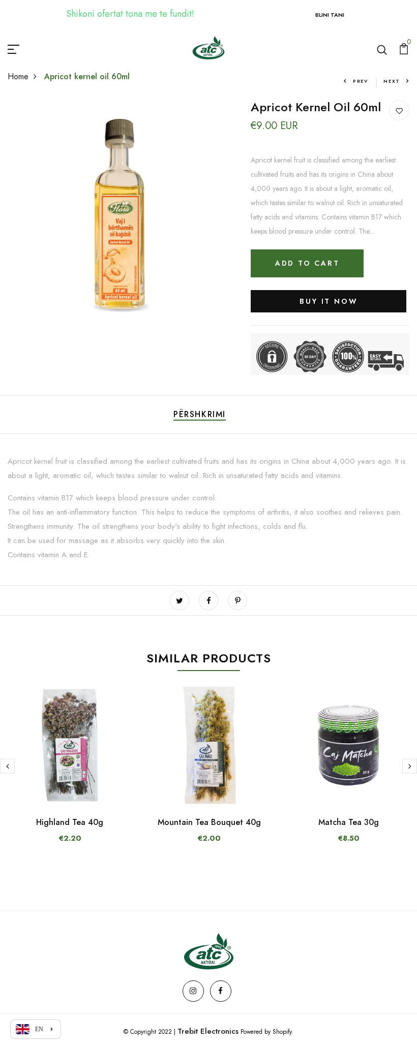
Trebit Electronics (208, 1031)
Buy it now (329, 301)
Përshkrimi (199, 414)
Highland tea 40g (69, 822)
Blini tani (329, 15)
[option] (69, 772)
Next (391, 81)
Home (18, 76)
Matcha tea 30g (348, 822)
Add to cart (307, 263)
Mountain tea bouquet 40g (209, 822)
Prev (360, 81)
